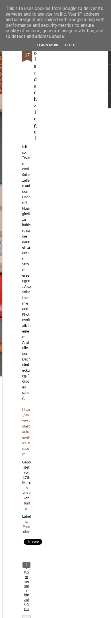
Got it (70, 45)
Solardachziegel (35, 92)
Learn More (48, 45)
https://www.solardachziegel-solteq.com (26, 432)
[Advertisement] (62, 134)
